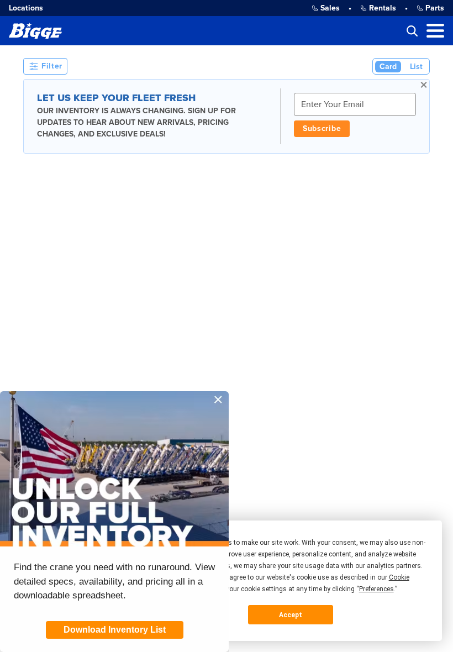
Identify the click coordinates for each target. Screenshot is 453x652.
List (416, 66)
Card (388, 66)
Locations (26, 8)
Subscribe (322, 128)
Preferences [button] (376, 589)
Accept (290, 615)
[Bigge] (35, 30)
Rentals (382, 8)
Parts (434, 8)
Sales (330, 8)
